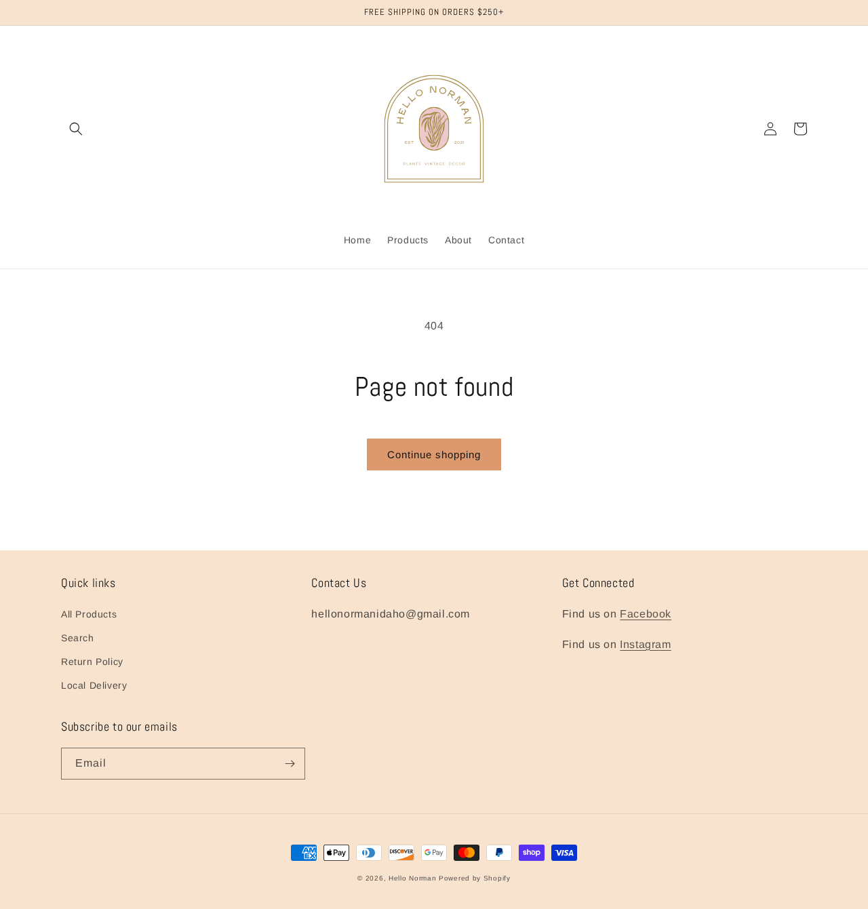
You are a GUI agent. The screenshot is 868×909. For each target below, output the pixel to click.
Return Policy (92, 661)
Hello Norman (412, 878)
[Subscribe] (289, 764)
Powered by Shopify (475, 878)
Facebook (645, 614)
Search (77, 637)
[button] (76, 129)
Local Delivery (94, 685)
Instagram (645, 644)
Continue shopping (434, 454)
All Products (89, 614)
